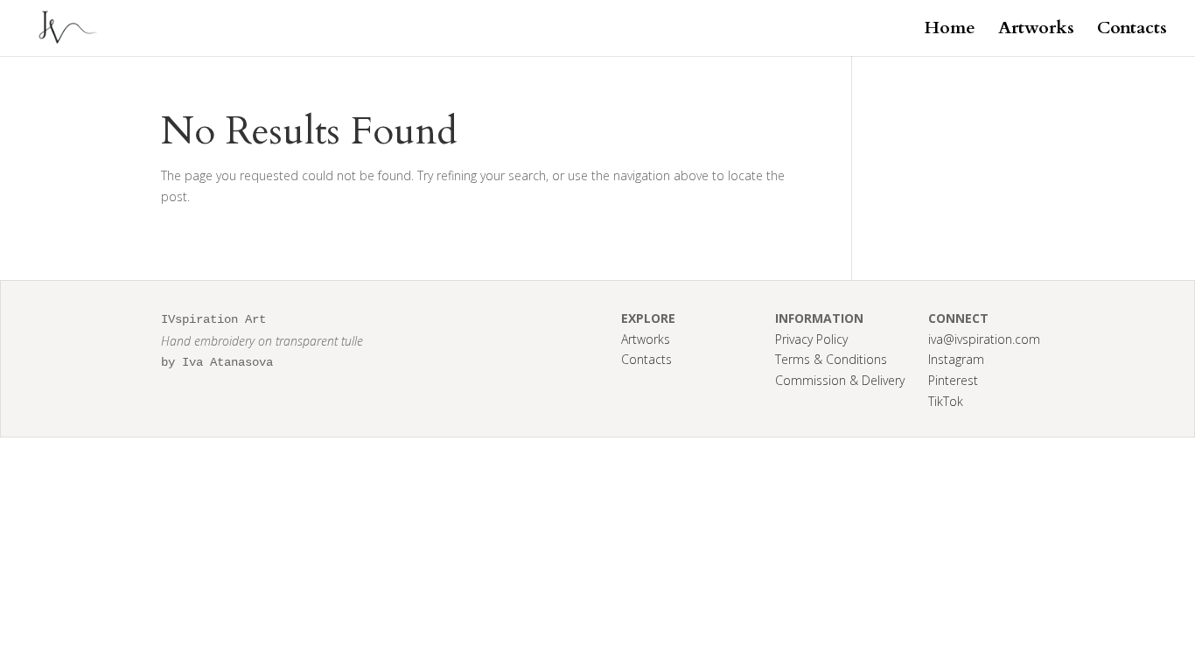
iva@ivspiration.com (984, 339)
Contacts (1132, 30)
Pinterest (953, 380)
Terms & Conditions (831, 359)
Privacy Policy (811, 339)
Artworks (1036, 30)
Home (950, 30)
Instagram (956, 359)
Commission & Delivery (840, 380)
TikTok (945, 401)
